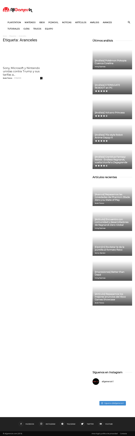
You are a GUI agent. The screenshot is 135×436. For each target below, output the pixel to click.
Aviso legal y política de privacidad (105, 433)
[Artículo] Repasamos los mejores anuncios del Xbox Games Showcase (110, 297)
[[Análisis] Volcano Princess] (112, 107)
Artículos (80, 22)
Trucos (37, 29)
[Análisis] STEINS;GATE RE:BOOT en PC (107, 86)
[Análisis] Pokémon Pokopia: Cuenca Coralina (111, 62)
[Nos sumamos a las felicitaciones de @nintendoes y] (102, 393)
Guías (26, 29)
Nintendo (30, 22)
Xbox (42, 22)
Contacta (123, 433)
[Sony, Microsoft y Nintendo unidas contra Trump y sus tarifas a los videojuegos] (22, 55)
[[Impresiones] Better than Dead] (112, 268)
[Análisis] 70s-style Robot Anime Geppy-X (109, 136)
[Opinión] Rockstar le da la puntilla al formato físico (109, 248)
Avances (107, 22)
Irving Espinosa (100, 67)
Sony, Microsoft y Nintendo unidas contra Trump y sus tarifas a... (21, 71)
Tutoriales (14, 29)
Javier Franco (7, 78)
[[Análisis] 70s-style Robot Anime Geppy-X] (112, 132)
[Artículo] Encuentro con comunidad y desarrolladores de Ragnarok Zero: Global (112, 222)
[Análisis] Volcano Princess (110, 112)
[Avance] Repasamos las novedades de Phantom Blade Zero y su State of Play (112, 197)
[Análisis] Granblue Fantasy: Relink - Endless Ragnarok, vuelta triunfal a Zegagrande (111, 160)
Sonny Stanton (100, 253)
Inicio (5, 36)
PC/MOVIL (53, 22)
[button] (129, 22)
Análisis (94, 22)
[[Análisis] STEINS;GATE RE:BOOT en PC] (112, 82)
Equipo (49, 29)
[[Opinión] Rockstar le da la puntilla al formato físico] (112, 243)
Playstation (14, 22)
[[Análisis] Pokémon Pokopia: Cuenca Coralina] (112, 57)
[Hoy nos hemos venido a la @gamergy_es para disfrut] (122, 393)
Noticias (66, 22)
